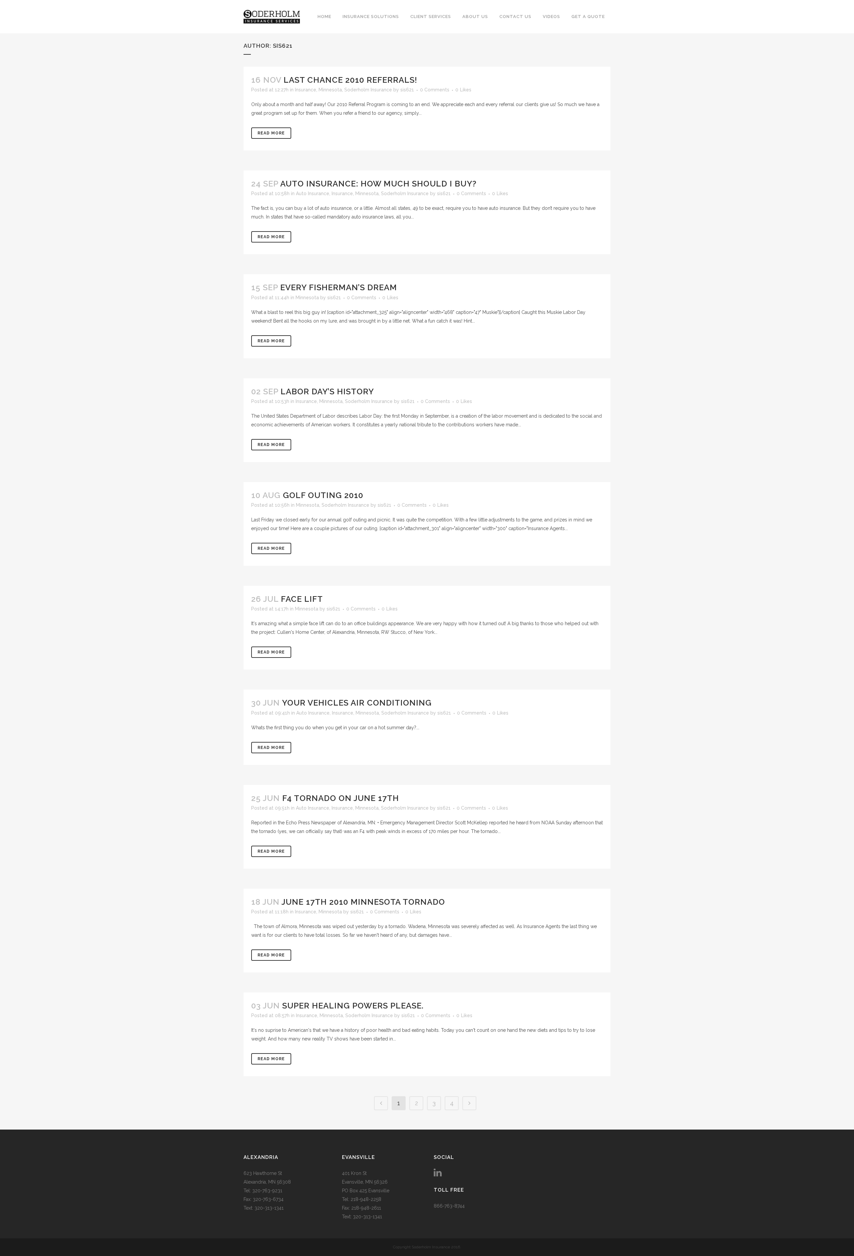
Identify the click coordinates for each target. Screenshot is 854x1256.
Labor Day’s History (327, 391)
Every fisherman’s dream (338, 287)
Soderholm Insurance (368, 89)
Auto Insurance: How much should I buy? (378, 183)
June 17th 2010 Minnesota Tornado (363, 902)
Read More (271, 133)
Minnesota (330, 89)
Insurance (305, 89)
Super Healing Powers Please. (353, 1005)
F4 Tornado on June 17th (340, 798)
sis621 (407, 89)
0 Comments (434, 89)
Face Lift (302, 599)
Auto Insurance (312, 193)
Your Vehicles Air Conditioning (357, 703)
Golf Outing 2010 (323, 495)
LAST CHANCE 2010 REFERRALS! (350, 80)
